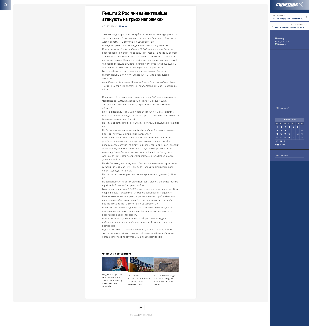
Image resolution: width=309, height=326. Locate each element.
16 (281, 134)
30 (281, 141)
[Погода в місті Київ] (289, 38)
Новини (123, 26)
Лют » (282, 144)
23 (281, 138)
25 (289, 138)
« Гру (277, 144)
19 (293, 134)
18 (289, 134)
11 (289, 131)
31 (285, 141)
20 (297, 134)
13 (297, 131)
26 (293, 138)
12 (293, 131)
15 (277, 134)
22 (277, 138)
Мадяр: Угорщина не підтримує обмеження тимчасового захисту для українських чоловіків (112, 280)
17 (285, 134)
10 (285, 131)
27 (297, 138)
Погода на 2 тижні (282, 42)
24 (285, 138)
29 (277, 141)
